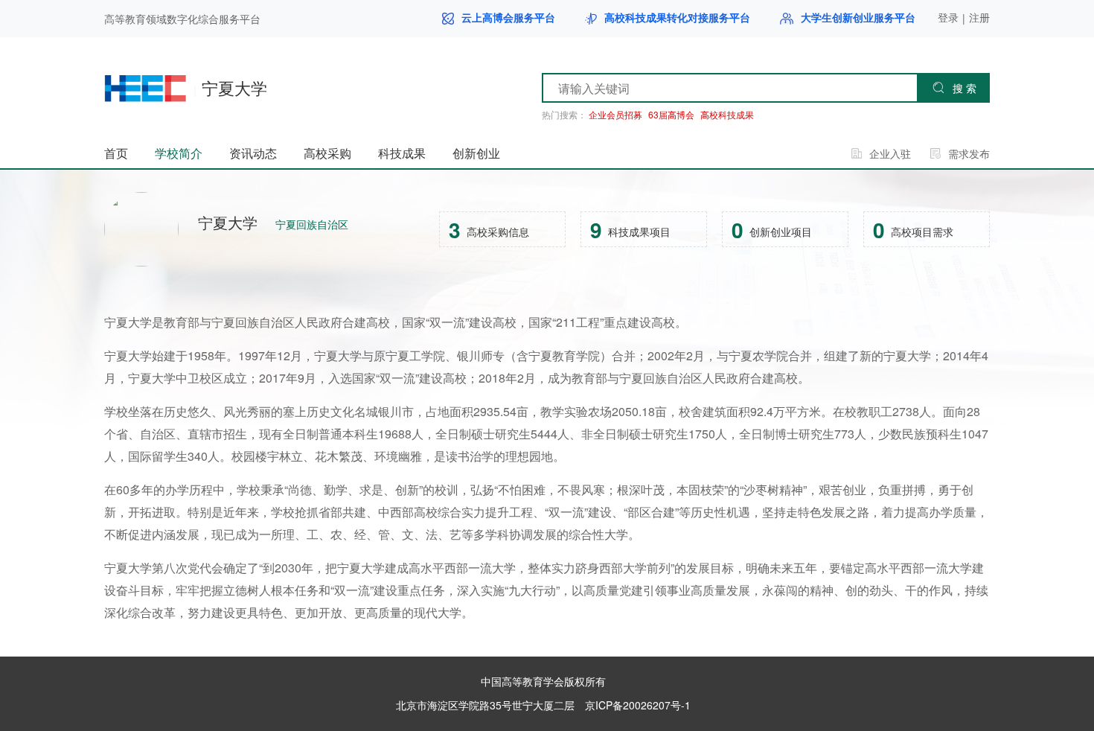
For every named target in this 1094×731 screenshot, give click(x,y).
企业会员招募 (615, 114)
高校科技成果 (727, 114)
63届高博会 (671, 114)
